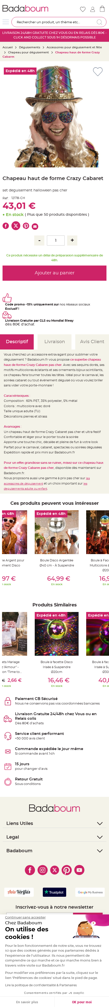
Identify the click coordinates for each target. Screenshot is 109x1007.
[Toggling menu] (6, 22)
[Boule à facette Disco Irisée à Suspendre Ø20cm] (57, 634)
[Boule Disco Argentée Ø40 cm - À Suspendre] (57, 532)
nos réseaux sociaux (75, 304)
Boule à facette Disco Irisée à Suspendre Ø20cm (57, 667)
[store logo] (28, 8)
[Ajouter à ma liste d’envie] (22, 517)
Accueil (8, 47)
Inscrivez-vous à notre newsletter (54, 907)
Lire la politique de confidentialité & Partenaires (41, 985)
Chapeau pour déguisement (28, 52)
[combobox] (58, 22)
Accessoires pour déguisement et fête (74, 47)
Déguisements (29, 47)
